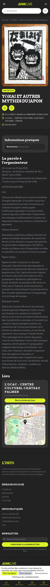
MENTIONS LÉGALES (11, 518)
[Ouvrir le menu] (4, 4)
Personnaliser (41, 573)
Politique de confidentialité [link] (25, 577)
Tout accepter (9, 573)
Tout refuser (25, 573)
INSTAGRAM (7, 493)
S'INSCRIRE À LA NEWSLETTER (25, 544)
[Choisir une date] (45, 11)
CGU (4, 525)
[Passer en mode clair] (45, 4)
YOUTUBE (6, 500)
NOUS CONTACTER (10, 514)
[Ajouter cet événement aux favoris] (11, 108)
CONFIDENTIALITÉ (10, 521)
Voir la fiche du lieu (25, 400)
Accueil (5, 20)
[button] (25, 422)
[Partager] (4, 108)
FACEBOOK (7, 489)
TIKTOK (5, 497)
